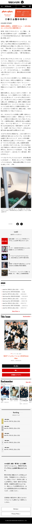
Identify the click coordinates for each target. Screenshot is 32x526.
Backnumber (26, 316)
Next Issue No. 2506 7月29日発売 (15, 305)
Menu (24, 6)
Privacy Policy (15, 513)
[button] (30, 394)
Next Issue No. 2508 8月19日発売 (15, 296)
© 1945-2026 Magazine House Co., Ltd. (16, 520)
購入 (16, 370)
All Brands (8, 6)
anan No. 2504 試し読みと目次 (14, 308)
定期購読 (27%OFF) (16, 374)
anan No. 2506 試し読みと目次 (14, 298)
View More (15, 311)
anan (23, 14)
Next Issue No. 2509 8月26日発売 (14, 291)
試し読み (16, 366)
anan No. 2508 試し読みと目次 (13, 289)
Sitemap (15, 509)
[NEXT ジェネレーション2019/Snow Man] (16, 335)
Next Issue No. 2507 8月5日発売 (15, 301)
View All (28, 382)
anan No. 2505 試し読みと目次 (14, 303)
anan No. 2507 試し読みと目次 (14, 294)
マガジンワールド (16, 2)
